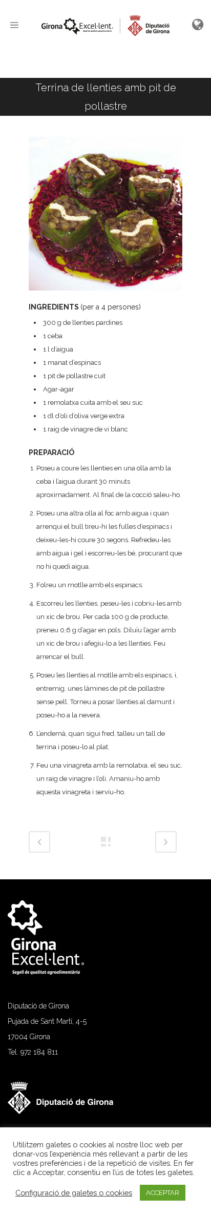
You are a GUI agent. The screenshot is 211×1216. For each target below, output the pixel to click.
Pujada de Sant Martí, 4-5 (47, 1021)
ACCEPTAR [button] (162, 1193)
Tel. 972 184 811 (33, 1052)
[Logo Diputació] (66, 1111)
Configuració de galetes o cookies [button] (73, 1192)
